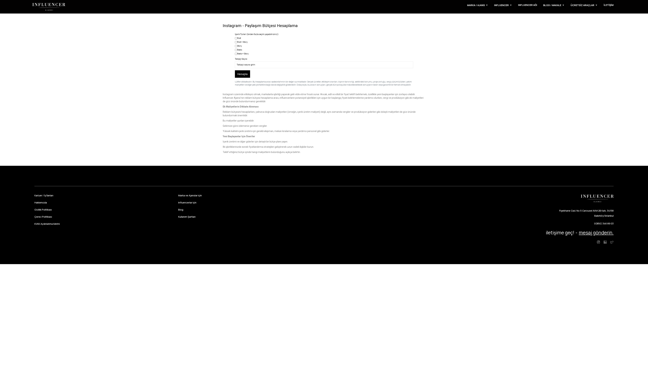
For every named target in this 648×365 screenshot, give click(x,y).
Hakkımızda (40, 202)
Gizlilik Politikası (43, 209)
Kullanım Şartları (187, 216)
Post (239, 38)
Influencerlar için (187, 202)
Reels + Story (243, 53)
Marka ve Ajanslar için (190, 195)
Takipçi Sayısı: (241, 58)
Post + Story (242, 42)
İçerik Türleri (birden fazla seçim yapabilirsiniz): (257, 34)
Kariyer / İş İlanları (43, 195)
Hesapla (242, 74)
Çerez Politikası (43, 216)
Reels (239, 49)
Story (239, 45)
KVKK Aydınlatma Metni (47, 223)
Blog (180, 209)
